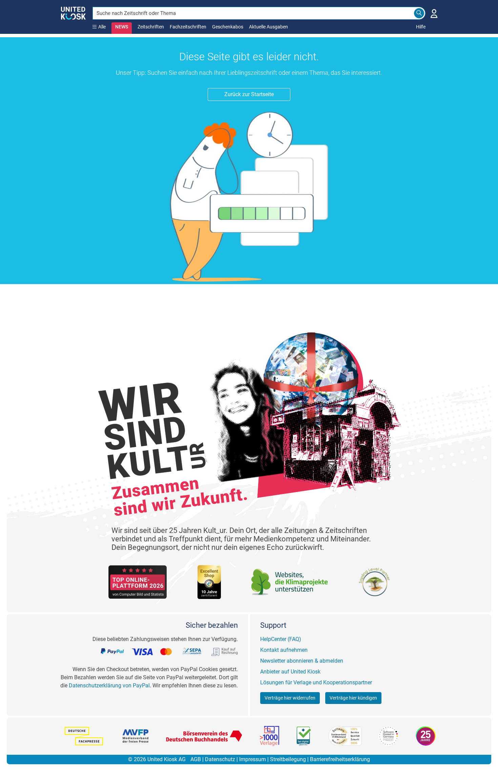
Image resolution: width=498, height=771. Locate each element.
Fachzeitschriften (188, 26)
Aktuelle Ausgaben (268, 26)
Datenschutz (220, 759)
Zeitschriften (151, 26)
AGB (195, 759)
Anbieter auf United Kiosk (290, 671)
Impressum (252, 759)
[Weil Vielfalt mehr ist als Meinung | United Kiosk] (73, 12)
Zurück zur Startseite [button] (249, 94)
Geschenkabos (227, 26)
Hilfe (421, 26)
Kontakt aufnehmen (284, 650)
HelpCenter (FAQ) (280, 639)
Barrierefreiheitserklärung (340, 759)
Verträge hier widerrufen (290, 698)
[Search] (419, 13)
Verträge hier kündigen (353, 698)
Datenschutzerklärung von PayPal (109, 685)
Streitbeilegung (288, 759)
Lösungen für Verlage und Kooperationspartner (316, 682)
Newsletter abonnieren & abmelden (301, 661)
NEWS (121, 26)
